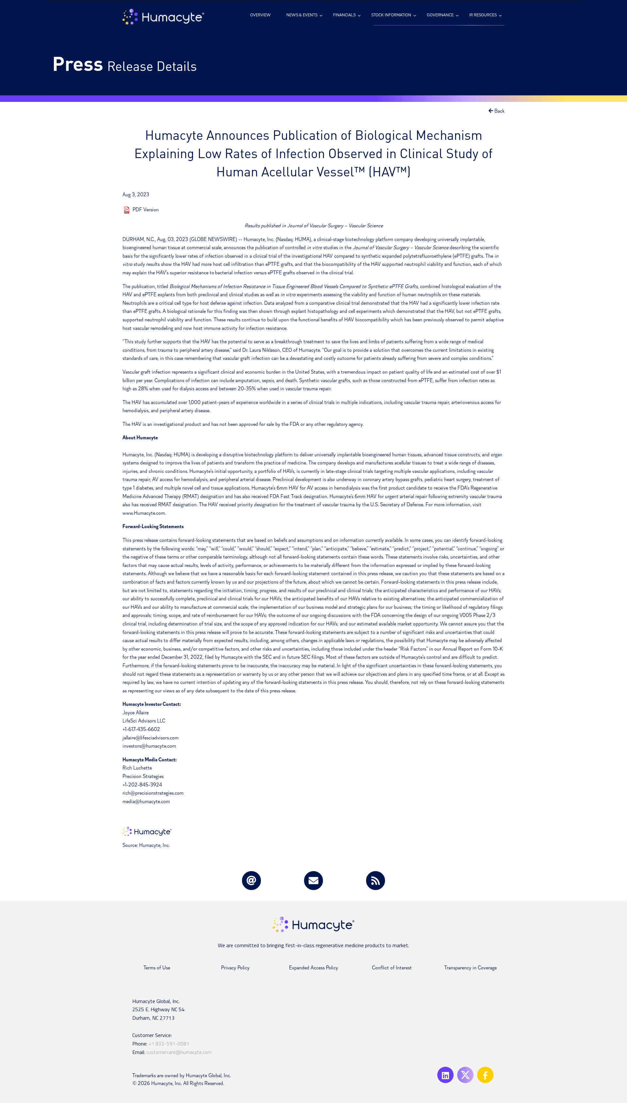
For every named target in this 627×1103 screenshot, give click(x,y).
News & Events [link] (301, 15)
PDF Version (146, 209)
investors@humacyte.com (149, 746)
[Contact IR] (313, 880)
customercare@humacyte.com (179, 1052)
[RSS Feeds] (375, 880)
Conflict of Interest (392, 968)
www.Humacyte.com (143, 513)
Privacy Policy (235, 968)
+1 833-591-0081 (169, 1043)
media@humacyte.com (146, 801)
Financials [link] (344, 15)
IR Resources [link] (483, 15)
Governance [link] (440, 15)
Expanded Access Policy (313, 968)
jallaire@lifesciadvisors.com (150, 738)
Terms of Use (156, 968)
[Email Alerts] (251, 880)
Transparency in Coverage (470, 968)
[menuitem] (260, 15)
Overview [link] (260, 15)
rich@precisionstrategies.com (153, 793)
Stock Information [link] (391, 15)
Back (499, 111)
